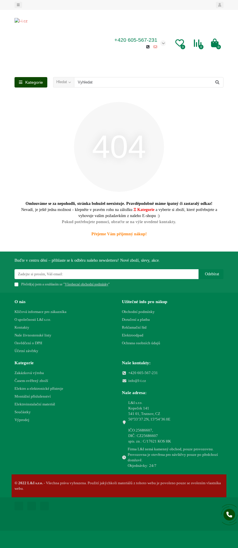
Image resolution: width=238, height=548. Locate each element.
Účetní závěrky (26, 351)
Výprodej (22, 420)
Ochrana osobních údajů (141, 343)
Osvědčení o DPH (28, 343)
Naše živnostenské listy (33, 335)
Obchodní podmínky (138, 311)
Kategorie (24, 362)
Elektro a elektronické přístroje (39, 388)
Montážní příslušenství (33, 396)
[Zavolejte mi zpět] (229, 514)
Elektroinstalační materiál (35, 404)
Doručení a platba (136, 319)
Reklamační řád (134, 327)
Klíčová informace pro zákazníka (40, 311)
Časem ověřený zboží (31, 380)
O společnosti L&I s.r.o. (33, 319)
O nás (20, 301)
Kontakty (22, 327)
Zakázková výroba (29, 373)
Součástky (23, 412)
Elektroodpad (132, 335)
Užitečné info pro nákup (144, 301)
